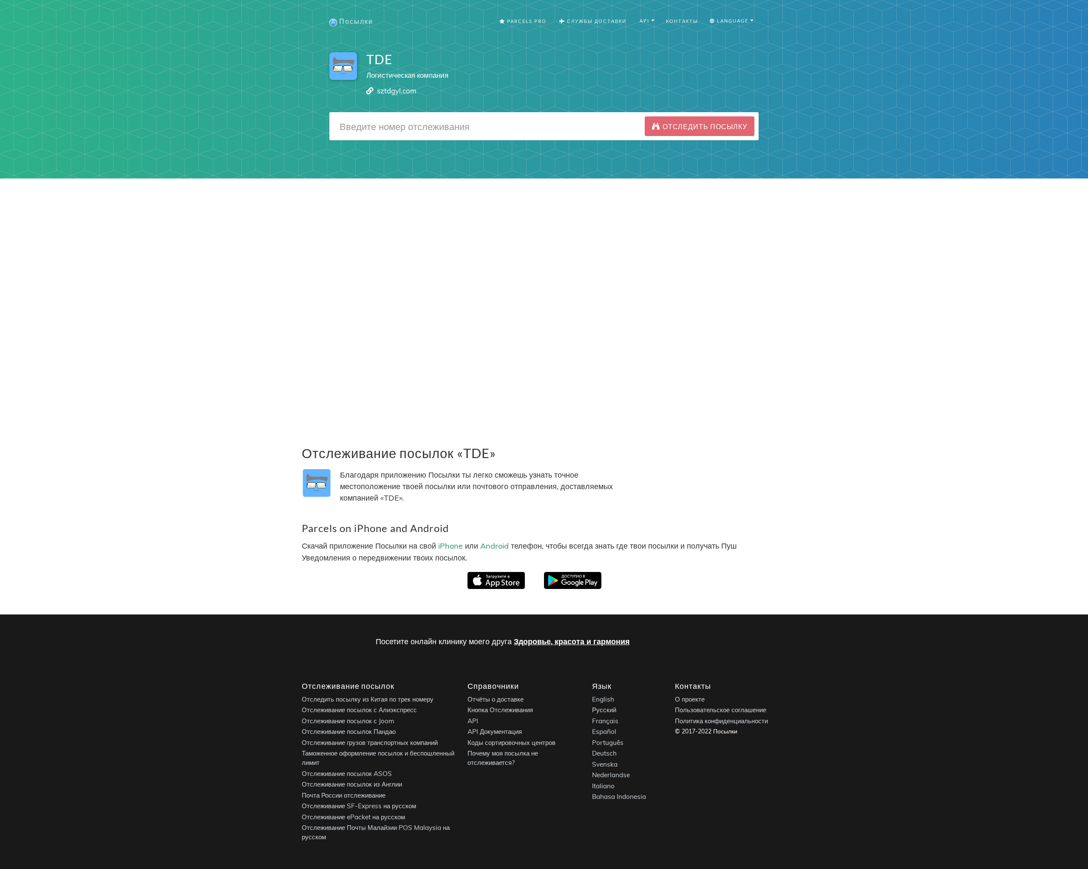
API (473, 721)
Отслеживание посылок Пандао (349, 731)
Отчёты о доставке (496, 699)
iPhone (450, 546)
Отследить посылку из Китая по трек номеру (368, 699)
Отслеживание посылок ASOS (347, 774)
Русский (604, 710)
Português (607, 743)
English (603, 699)
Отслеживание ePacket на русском (353, 817)
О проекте (690, 699)
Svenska (605, 764)
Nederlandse (611, 775)
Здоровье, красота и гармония (572, 641)
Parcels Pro (526, 21)
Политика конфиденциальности (721, 721)
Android (494, 546)
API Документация (495, 731)
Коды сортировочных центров (511, 743)
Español (604, 731)
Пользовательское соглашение (720, 710)
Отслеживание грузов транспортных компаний (370, 743)
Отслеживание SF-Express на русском (359, 806)
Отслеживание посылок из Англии (352, 784)
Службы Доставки (595, 21)
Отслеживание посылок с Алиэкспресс (359, 710)
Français (605, 721)
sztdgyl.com (396, 90)
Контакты (682, 21)
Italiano (603, 786)
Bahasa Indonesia (619, 797)
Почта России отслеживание (343, 795)
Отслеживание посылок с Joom (348, 721)
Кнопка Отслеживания (500, 710)
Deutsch (604, 753)
